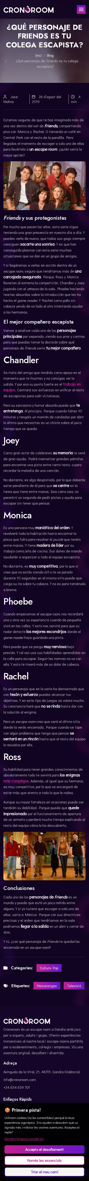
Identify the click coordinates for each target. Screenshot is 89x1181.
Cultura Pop (49, 967)
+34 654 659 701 (16, 1087)
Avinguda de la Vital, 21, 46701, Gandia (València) (41, 1071)
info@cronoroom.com (19, 1079)
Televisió (74, 985)
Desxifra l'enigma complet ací (24, 1139)
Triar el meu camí (44, 1171)
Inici (38, 55)
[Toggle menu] (81, 9)
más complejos (16, 781)
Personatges (47, 985)
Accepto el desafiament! (44, 1149)
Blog (50, 55)
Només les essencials (44, 1160)
